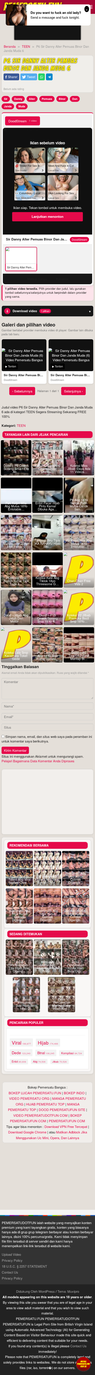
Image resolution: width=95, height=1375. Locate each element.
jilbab (59, 1061)
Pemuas (47, 99)
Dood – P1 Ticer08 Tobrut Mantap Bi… (78, 655)
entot (19, 1061)
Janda (8, 106)
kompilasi (71, 1053)
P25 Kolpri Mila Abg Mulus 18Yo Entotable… (16, 506)
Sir (6, 99)
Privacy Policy (12, 1260)
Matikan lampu (37, 279)
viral (21, 1042)
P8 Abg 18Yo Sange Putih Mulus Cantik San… (79, 504)
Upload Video (11, 1254)
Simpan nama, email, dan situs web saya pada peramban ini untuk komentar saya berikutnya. (47, 738)
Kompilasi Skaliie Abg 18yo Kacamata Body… (48, 966)
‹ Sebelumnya (22, 391)
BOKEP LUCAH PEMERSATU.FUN (35, 1093)
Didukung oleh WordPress (35, 1291)
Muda (21, 106)
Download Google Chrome (27, 1132)
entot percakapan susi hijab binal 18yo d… (26, 1004)
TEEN (21, 425)
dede (21, 1052)
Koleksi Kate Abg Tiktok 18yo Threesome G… (47, 580)
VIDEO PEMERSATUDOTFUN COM (40, 1115)
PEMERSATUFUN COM (67, 1120)
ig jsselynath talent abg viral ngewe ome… (19, 879)
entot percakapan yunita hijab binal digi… (75, 966)
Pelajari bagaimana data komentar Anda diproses (38, 761)
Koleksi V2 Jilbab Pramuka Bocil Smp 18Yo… (79, 618)
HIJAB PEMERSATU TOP (45, 1104)
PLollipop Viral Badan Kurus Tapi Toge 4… (16, 580)
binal (45, 1052)
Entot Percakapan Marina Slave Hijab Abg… (61, 1004)
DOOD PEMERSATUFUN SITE (62, 1109)
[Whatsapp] (41, 76)
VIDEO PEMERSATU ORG (29, 1098)
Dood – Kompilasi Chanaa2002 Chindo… (47, 468)
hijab (48, 1042)
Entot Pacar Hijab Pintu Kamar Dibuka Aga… (47, 506)
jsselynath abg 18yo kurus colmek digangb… (75, 878)
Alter (32, 99)
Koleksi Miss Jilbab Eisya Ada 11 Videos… (78, 468)
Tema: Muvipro (68, 1291)
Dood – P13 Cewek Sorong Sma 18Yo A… (47, 618)
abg (39, 1061)
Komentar (62, 279)
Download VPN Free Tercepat (65, 1126)
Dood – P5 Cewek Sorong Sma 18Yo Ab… (16, 468)
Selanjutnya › (73, 391)
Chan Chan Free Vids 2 (79, 582)
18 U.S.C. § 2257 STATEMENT (24, 1266)
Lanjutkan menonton (47, 216)
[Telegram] (49, 76)
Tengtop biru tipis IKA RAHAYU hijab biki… (47, 543)
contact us (78, 1346)
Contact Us (10, 1272)
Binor (62, 99)
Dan (74, 99)
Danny (18, 99)
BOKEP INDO (74, 1093)
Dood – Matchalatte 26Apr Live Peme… (16, 543)
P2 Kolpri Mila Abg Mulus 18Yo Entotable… (79, 543)
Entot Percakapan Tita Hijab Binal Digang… (19, 966)
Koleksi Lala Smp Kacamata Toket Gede (16, 655)
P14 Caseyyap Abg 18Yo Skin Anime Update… (47, 655)
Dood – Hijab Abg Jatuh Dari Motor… (16, 618)
